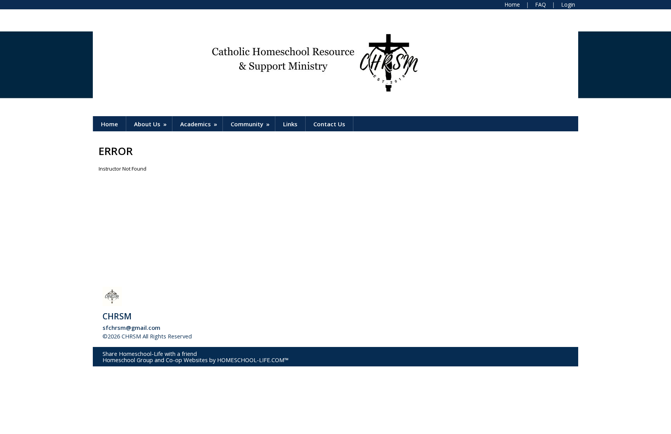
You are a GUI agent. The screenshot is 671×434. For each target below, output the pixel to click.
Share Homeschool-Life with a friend (150, 353)
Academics (199, 124)
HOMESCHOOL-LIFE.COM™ (253, 360)
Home (109, 124)
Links (290, 124)
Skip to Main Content (226, 336)
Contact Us (329, 124)
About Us (151, 124)
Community (251, 124)
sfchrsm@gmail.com (131, 327)
